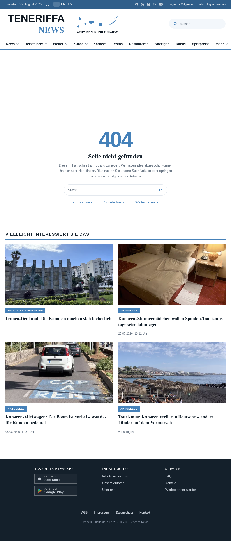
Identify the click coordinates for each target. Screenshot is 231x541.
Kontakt (170, 483)
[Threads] (142, 4)
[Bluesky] (148, 4)
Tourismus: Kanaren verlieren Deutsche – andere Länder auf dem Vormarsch (166, 419)
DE (57, 4)
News (10, 44)
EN (63, 4)
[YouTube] (161, 4)
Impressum (102, 512)
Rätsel (181, 44)
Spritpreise (200, 44)
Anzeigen (162, 44)
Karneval (100, 44)
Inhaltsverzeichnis (115, 476)
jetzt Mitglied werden (212, 4)
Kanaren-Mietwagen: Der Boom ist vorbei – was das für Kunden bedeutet (55, 419)
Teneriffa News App (54, 468)
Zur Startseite (82, 202)
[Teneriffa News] (65, 23)
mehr (220, 44)
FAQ (168, 476)
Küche (78, 44)
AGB (84, 512)
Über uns (108, 489)
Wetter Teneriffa (146, 202)
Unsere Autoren (113, 483)
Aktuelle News (114, 202)
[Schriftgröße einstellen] (47, 4)
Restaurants (138, 44)
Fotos (118, 44)
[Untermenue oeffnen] (18, 44)
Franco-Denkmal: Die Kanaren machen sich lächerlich (58, 318)
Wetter (58, 44)
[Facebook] (136, 4)
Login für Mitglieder (181, 4)
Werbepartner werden (181, 489)
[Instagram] (155, 4)
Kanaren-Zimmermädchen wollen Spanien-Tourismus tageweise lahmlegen (170, 321)
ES (70, 4)
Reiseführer (34, 44)
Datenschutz (124, 512)
